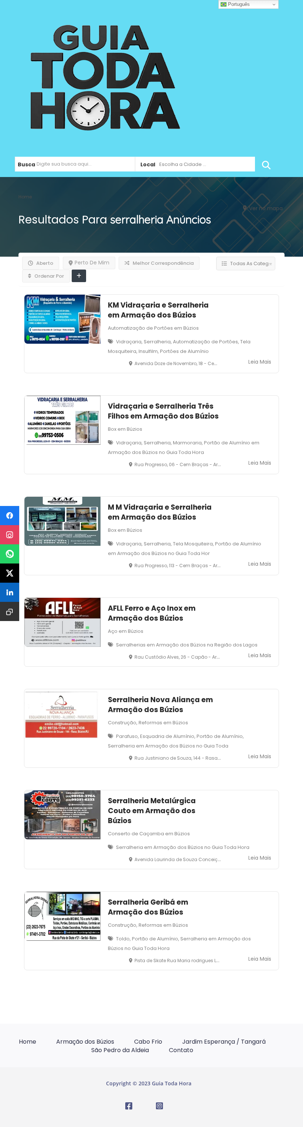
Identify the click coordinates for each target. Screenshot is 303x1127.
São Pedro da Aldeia (120, 1050)
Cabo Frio (148, 1041)
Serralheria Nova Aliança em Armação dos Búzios (160, 705)
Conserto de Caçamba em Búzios (149, 833)
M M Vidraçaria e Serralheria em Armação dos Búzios (160, 512)
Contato (181, 1050)
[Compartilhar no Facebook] (9, 515)
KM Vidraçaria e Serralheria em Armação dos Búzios (158, 310)
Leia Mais (259, 361)
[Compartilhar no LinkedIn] (9, 592)
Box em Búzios (125, 429)
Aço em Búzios (125, 631)
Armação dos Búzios (85, 1041)
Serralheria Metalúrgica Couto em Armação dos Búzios (152, 811)
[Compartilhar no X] (9, 573)
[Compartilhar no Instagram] (9, 534)
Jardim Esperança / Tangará (224, 1041)
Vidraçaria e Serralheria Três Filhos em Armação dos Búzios (163, 411)
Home (27, 1041)
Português (238, 4)
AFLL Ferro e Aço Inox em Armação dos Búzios (151, 613)
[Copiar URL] (9, 611)
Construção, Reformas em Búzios (148, 722)
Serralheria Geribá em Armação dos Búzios (148, 907)
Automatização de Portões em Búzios (153, 328)
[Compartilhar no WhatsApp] (9, 554)
